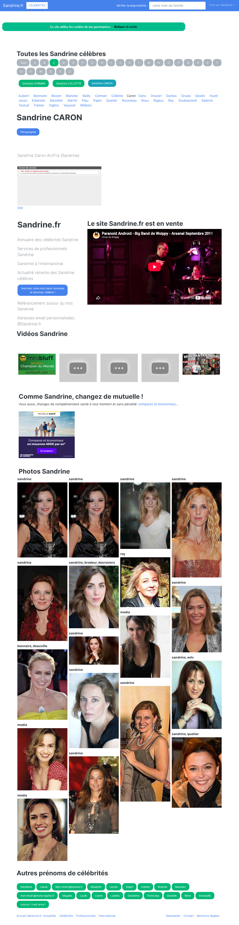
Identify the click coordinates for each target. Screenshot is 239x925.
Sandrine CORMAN (33, 83)
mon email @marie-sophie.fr (37, 895)
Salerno (207, 100)
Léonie (114, 886)
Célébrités (37, 5)
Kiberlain (38, 100)
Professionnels (86, 916)
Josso (23, 100)
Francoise (153, 895)
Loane (99, 895)
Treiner (39, 105)
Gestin (200, 96)
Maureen (180, 886)
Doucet (156, 96)
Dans (142, 96)
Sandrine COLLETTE (68, 83)
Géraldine (26, 886)
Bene (188, 895)
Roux (145, 100)
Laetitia (115, 895)
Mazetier (56, 100)
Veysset (69, 105)
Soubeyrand (188, 100)
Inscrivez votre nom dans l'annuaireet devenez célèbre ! (42, 290)
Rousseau (129, 100)
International (107, 916)
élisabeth (96, 886)
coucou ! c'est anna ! (33, 904)
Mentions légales (208, 916)
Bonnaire (40, 96)
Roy (171, 100)
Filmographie (28, 132)
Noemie (162, 886)
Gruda (186, 96)
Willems (86, 105)
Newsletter (173, 916)
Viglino (54, 105)
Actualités (49, 916)
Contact (189, 916)
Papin (97, 100)
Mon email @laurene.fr (69, 886)
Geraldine (133, 895)
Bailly (86, 96)
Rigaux (158, 100)
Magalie (67, 895)
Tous (23, 62)
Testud (24, 105)
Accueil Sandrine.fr (29, 916)
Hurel (214, 96)
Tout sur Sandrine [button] (220, 5)
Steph (129, 886)
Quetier (111, 100)
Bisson (56, 96)
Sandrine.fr (13, 5)
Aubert (24, 96)
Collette (117, 96)
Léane (43, 886)
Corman (101, 96)
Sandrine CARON (102, 83)
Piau (85, 100)
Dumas (171, 96)
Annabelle (205, 895)
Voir (20, 208)
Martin (72, 100)
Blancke (72, 96)
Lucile (83, 895)
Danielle (172, 895)
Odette (145, 886)
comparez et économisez (157, 404)
